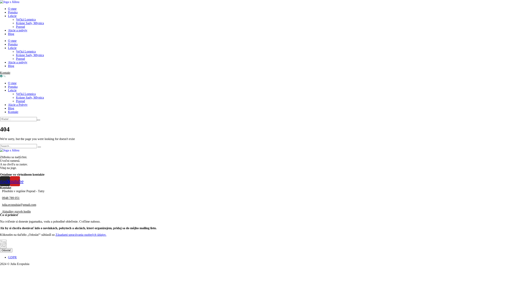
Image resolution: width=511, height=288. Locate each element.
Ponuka (13, 12)
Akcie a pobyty (17, 30)
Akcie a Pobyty (18, 104)
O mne (12, 8)
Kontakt (13, 112)
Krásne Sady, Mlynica (30, 23)
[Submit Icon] (38, 120)
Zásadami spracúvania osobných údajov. (80, 234)
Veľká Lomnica (26, 19)
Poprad (20, 26)
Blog (11, 34)
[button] (5, 73)
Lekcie (12, 16)
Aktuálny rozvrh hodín (16, 211)
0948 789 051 (11, 198)
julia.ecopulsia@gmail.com (19, 204)
